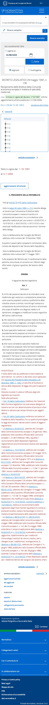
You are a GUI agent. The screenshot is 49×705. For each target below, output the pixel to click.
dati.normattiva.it (9, 698)
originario (15, 70)
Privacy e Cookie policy (11, 679)
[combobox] (24, 30)
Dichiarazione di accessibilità (13, 694)
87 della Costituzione (28, 202)
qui (41, 22)
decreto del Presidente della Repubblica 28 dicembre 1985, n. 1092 (20, 381)
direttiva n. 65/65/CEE (14, 428)
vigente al (11, 50)
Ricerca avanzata (37, 38)
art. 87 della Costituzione (14, 416)
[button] (31, 54)
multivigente (36, 70)
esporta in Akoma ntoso (13, 601)
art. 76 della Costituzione (14, 401)
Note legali (6, 683)
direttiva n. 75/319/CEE (15, 449)
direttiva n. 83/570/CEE (15, 477)
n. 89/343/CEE (33, 516)
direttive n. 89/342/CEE (15, 516)
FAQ (3, 690)
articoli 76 (13, 202)
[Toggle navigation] (41, 11)
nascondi (8, 111)
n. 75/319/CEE (19, 532)
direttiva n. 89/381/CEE (11, 544)
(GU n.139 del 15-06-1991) (12, 105)
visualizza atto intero (39, 105)
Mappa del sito (7, 687)
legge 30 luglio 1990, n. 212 (21, 208)
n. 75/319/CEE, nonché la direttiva (27, 501)
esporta (7, 597)
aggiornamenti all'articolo (15, 186)
